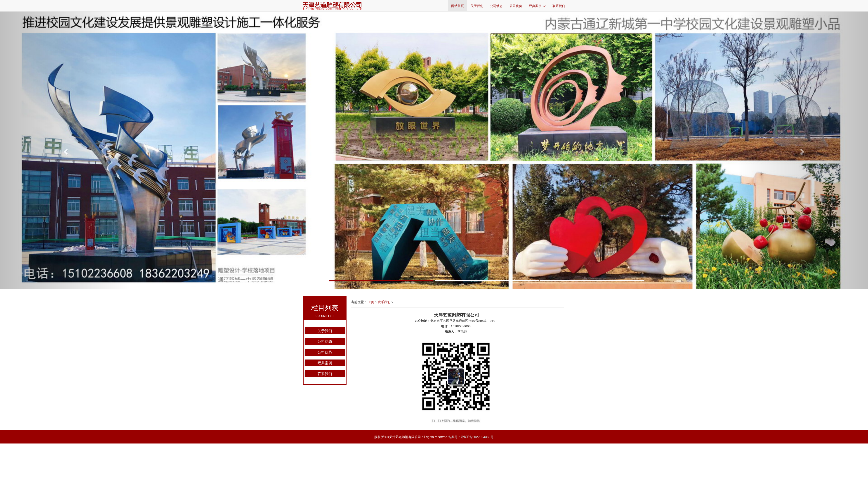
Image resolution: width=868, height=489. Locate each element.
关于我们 (477, 5)
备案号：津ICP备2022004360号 (471, 436)
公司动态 (496, 5)
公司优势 (515, 5)
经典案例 (535, 5)
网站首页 (457, 5)
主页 (371, 302)
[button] (65, 150)
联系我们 (558, 5)
